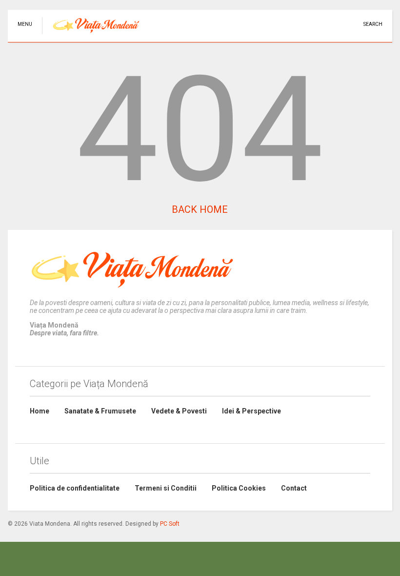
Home (39, 411)
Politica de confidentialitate (75, 488)
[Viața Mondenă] (91, 34)
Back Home (200, 209)
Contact (294, 488)
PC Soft (170, 523)
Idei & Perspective (251, 411)
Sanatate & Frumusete (100, 411)
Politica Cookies (239, 488)
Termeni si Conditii (166, 488)
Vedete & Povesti (179, 411)
